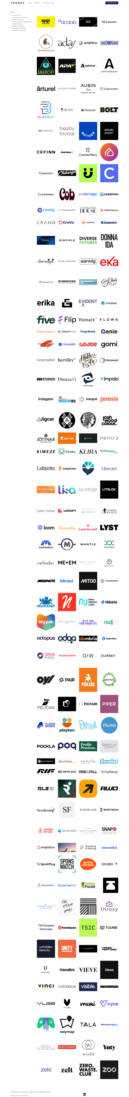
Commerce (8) (16, 15)
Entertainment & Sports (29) (20, 17)
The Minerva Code (48, 3)
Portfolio (37, 3)
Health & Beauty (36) (18, 26)
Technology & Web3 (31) (18, 28)
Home (30, 3)
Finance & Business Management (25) (22, 22)
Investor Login (111, 3)
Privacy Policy (15, 1095)
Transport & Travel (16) (18, 30)
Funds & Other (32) (17, 24)
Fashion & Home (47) (18, 19)
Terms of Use (24, 1095)
